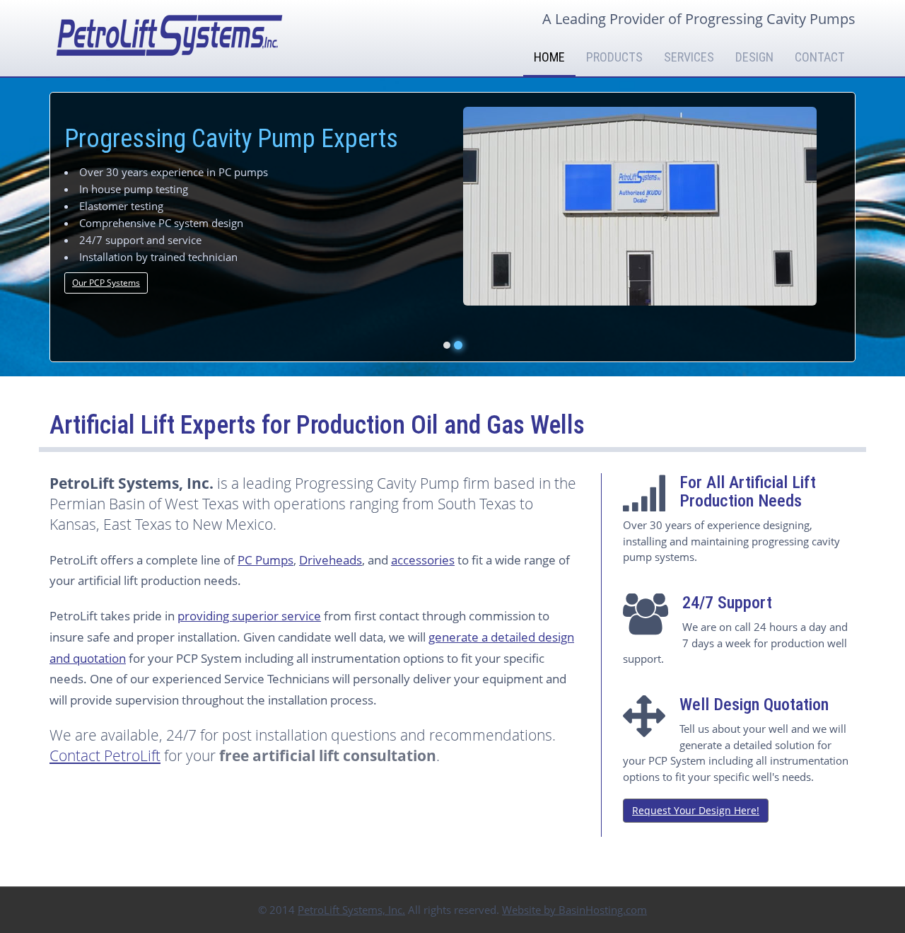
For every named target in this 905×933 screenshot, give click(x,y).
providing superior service (249, 616)
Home (549, 57)
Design (754, 57)
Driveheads (330, 560)
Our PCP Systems (106, 283)
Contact (820, 57)
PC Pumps (265, 560)
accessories (423, 560)
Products (614, 57)
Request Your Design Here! (695, 810)
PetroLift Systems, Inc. (351, 910)
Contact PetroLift (104, 755)
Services (689, 57)
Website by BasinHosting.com (574, 910)
